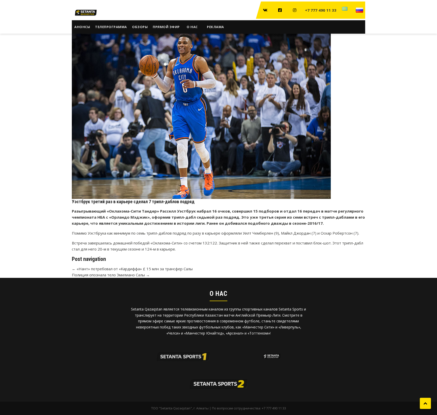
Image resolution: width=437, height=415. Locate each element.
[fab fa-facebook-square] (280, 10)
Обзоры (140, 27)
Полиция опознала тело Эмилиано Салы (111, 274)
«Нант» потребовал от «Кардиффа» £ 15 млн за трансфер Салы (132, 268)
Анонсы (82, 27)
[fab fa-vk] (265, 10)
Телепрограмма (111, 27)
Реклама (215, 27)
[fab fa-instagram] (294, 10)
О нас (192, 27)
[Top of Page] (425, 403)
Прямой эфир (166, 27)
